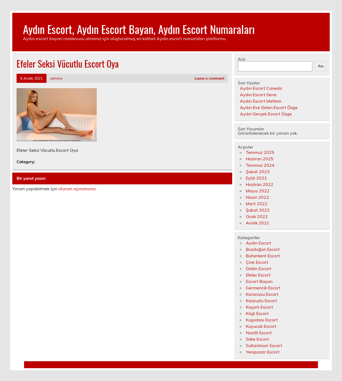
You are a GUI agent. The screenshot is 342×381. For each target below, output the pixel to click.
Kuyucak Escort (261, 326)
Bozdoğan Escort (263, 249)
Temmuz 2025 (260, 152)
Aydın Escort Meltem (260, 101)
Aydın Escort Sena (258, 94)
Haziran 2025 (259, 158)
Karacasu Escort (262, 294)
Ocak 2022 (257, 216)
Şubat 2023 (258, 171)
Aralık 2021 (257, 223)
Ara (241, 59)
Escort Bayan (259, 281)
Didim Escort (258, 268)
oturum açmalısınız (77, 188)
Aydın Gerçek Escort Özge (266, 113)
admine (56, 78)
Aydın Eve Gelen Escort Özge (269, 107)
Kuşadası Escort (262, 319)
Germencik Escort (263, 287)
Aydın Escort (258, 243)
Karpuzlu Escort (261, 300)
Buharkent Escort (263, 255)
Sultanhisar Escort (264, 345)
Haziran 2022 (259, 184)
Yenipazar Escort (262, 352)
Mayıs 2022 (258, 190)
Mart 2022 (256, 203)
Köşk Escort (257, 313)
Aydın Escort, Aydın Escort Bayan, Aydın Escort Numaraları (139, 29)
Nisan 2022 (257, 197)
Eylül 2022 (256, 178)
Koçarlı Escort (259, 307)
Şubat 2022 (258, 210)
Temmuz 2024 (260, 165)
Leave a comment (209, 78)
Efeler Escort (258, 275)
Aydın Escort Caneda (261, 88)
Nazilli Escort (259, 332)
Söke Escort (257, 339)
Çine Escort (257, 262)
